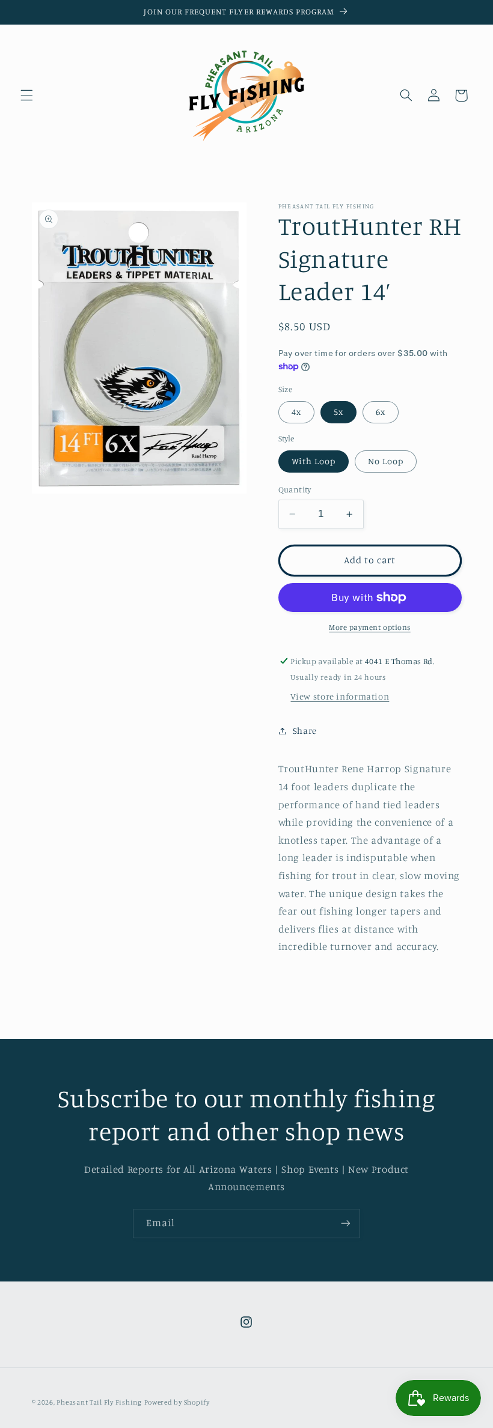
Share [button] (305, 730)
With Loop (313, 461)
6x (380, 412)
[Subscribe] (346, 1223)
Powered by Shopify (177, 1402)
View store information (339, 696)
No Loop (385, 461)
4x (296, 412)
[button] (26, 95)
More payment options (370, 627)
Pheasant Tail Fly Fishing (99, 1402)
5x (338, 412)
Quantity (294, 489)
